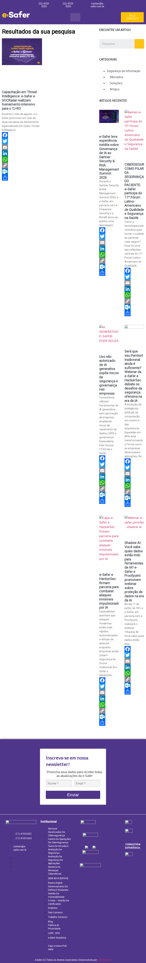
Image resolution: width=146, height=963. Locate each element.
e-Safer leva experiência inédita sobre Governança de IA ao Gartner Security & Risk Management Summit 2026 (109, 157)
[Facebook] (22, 135)
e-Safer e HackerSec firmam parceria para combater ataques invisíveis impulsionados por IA (110, 591)
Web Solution (104, 960)
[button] (75, 17)
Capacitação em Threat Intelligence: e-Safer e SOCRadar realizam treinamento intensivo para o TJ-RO (19, 100)
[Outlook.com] (22, 171)
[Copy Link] (22, 165)
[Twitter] (22, 141)
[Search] (139, 44)
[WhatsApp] (22, 159)
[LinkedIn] (22, 153)
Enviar (73, 794)
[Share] (22, 178)
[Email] (22, 147)
